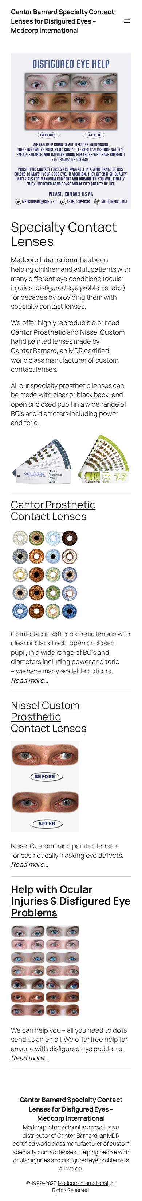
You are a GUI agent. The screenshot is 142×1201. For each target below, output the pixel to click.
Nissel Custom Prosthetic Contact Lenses (49, 716)
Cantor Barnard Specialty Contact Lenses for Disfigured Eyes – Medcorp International (62, 21)
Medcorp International (83, 1183)
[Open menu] (126, 21)
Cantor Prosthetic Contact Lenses (53, 510)
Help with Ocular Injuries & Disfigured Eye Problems (71, 900)
